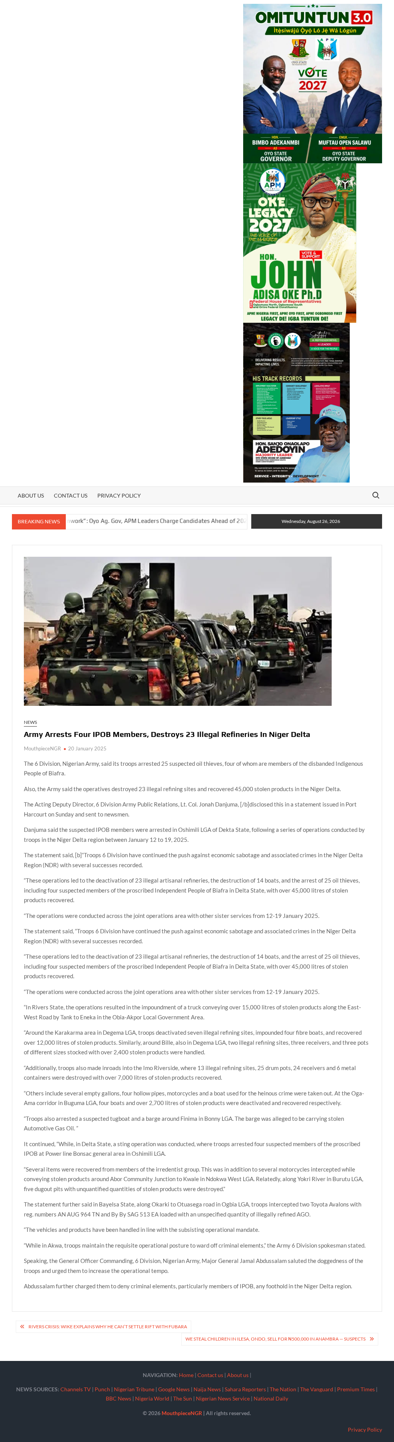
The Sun (182, 1398)
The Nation (283, 1389)
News (30, 722)
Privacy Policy (119, 495)
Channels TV (75, 1389)
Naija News (207, 1389)
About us (31, 495)
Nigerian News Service (223, 1398)
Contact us (70, 495)
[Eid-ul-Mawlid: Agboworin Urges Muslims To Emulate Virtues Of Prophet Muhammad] (230, 520)
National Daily (271, 1398)
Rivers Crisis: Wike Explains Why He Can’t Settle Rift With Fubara (107, 1326)
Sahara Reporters (245, 1389)
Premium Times (356, 1389)
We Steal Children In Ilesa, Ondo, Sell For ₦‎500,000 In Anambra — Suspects (275, 1339)
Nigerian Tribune (134, 1389)
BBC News (118, 1398)
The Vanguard (316, 1389)
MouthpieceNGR (42, 748)
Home (186, 1375)
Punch (102, 1389)
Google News (174, 1389)
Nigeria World (152, 1398)
